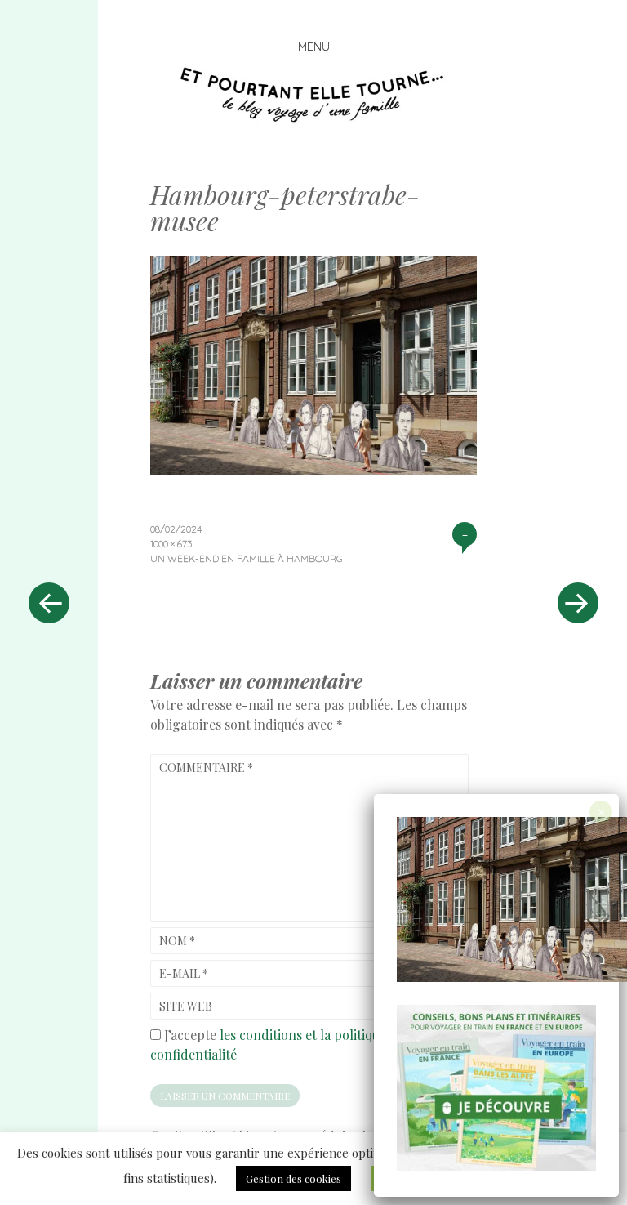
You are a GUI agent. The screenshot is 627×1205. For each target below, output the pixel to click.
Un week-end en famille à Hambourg (246, 558)
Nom (177, 940)
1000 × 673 (171, 544)
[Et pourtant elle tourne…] (313, 94)
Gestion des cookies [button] (293, 1178)
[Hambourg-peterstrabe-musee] (313, 470)
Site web (185, 1006)
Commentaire (206, 767)
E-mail (183, 973)
